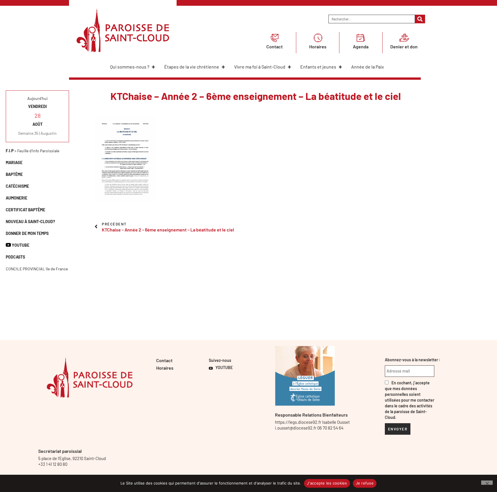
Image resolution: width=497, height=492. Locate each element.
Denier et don (404, 46)
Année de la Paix (367, 66)
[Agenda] (360, 37)
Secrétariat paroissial (60, 451)
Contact (274, 46)
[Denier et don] (404, 37)
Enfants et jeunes (318, 66)
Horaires (317, 46)
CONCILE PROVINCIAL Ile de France (37, 268)
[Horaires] (318, 37)
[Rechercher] (420, 19)
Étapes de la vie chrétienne (191, 66)
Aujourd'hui (37, 98)
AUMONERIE (16, 197)
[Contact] (274, 37)
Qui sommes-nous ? (129, 66)
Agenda (360, 46)
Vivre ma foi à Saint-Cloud (259, 66)
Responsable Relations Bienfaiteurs (311, 414)
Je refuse (365, 483)
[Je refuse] (487, 482)
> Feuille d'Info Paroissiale (32, 150)
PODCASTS (15, 256)
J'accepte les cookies (327, 483)
